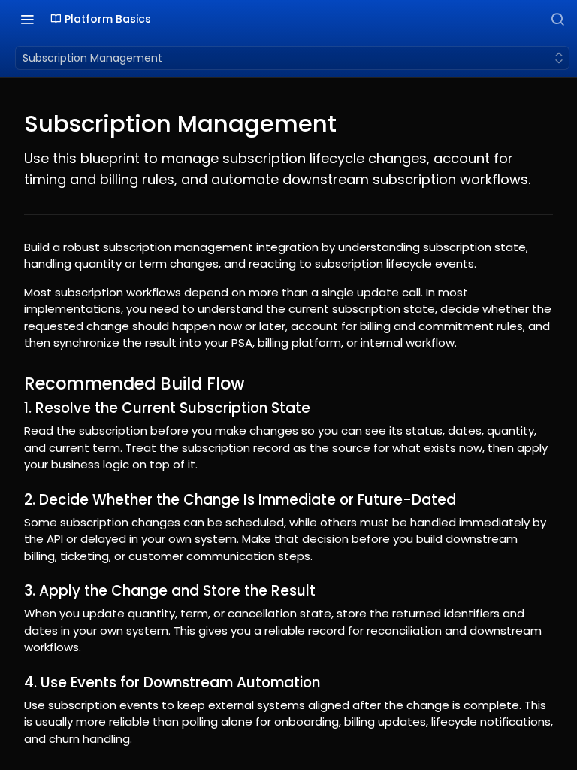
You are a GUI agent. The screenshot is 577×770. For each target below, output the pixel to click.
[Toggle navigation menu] (27, 19)
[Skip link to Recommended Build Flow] (14, 383)
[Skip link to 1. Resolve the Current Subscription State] (14, 408)
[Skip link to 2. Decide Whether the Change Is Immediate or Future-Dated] (14, 499)
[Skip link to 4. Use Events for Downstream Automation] (14, 682)
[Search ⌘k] (557, 19)
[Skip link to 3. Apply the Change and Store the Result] (14, 591)
